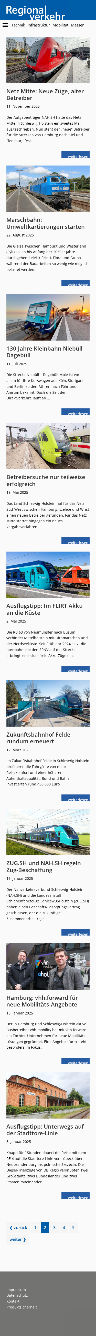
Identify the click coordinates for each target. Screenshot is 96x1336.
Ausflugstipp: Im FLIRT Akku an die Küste (44, 609)
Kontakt (12, 1301)
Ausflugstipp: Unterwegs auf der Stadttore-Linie (45, 1129)
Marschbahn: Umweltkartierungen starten (45, 223)
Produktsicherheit (21, 1307)
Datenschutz (17, 1295)
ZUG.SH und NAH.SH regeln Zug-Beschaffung (43, 866)
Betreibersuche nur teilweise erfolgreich (45, 480)
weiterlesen (78, 156)
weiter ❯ (17, 1239)
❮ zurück (18, 1227)
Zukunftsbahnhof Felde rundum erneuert (38, 737)
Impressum (16, 1289)
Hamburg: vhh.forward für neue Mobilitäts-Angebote (42, 1001)
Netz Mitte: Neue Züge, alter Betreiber (45, 94)
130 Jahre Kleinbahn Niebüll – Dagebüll (46, 351)
